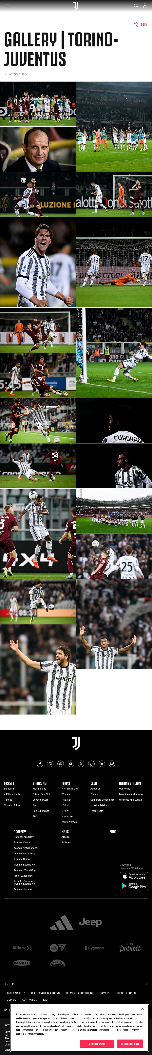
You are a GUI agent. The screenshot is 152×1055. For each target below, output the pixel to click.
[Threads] (60, 764)
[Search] (136, 7)
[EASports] (58, 948)
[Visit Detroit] (130, 948)
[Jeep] (90, 922)
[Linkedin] (102, 764)
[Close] (142, 1008)
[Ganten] (58, 963)
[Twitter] (81, 764)
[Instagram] (50, 764)
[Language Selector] (146, 985)
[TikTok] (91, 764)
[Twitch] (112, 764)
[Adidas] (62, 922)
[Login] (145, 7)
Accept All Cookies (130, 1043)
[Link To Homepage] (75, 6)
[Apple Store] (134, 876)
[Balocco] (21, 963)
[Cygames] (94, 948)
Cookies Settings (97, 1043)
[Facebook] (40, 764)
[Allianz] (21, 948)
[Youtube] (71, 764)
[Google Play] (134, 886)
